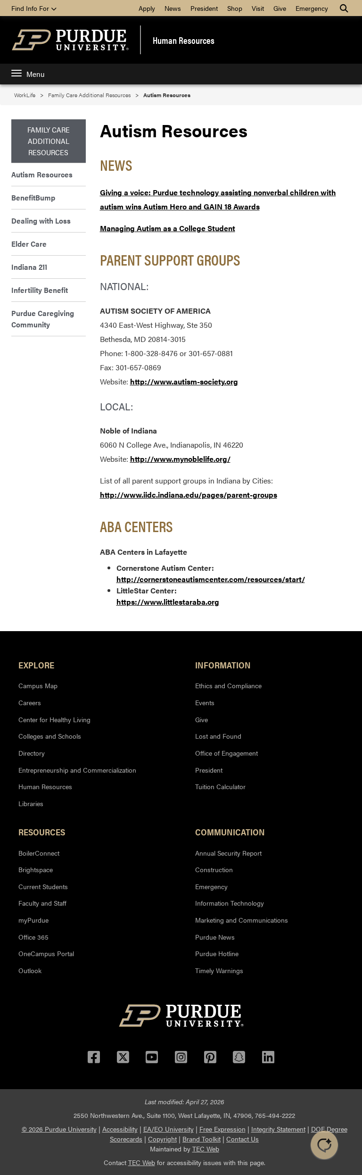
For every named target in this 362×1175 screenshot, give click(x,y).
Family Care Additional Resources (89, 95)
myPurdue (33, 920)
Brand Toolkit (201, 1138)
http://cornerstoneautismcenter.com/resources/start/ (210, 579)
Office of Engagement (226, 753)
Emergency (312, 8)
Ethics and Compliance (228, 685)
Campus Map (38, 685)
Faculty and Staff (42, 903)
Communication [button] (230, 831)
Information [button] (223, 664)
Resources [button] (41, 831)
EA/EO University (168, 1128)
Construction (214, 869)
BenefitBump (33, 197)
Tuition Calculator (220, 786)
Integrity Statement (278, 1128)
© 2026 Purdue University (59, 1128)
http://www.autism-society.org (184, 381)
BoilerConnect (38, 853)
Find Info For (31, 8)
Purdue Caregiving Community (42, 319)
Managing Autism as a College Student (167, 228)
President (204, 8)
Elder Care (29, 243)
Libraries (30, 803)
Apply (147, 8)
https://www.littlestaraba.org (167, 601)
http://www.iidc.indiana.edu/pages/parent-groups (188, 494)
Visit (258, 8)
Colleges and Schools (49, 736)
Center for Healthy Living (54, 719)
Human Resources (183, 40)
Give (279, 8)
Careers (29, 702)
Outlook (29, 970)
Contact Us (242, 1138)
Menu (35, 73)
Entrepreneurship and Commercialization (77, 770)
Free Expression (222, 1128)
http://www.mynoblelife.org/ (180, 458)
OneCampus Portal (46, 953)
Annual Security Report (228, 853)
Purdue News (215, 937)
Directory (31, 753)
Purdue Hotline (217, 953)
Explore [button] (36, 664)
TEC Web (205, 1148)
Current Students (43, 886)
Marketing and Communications (241, 920)
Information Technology (229, 903)
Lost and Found (218, 736)
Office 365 (33, 937)
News (173, 8)
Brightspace (35, 869)
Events (204, 702)
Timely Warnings (219, 970)
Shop (234, 8)
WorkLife (24, 95)
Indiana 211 (29, 266)
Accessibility (120, 1128)
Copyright (162, 1138)
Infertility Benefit (39, 289)
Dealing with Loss (41, 220)
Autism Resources (42, 174)
